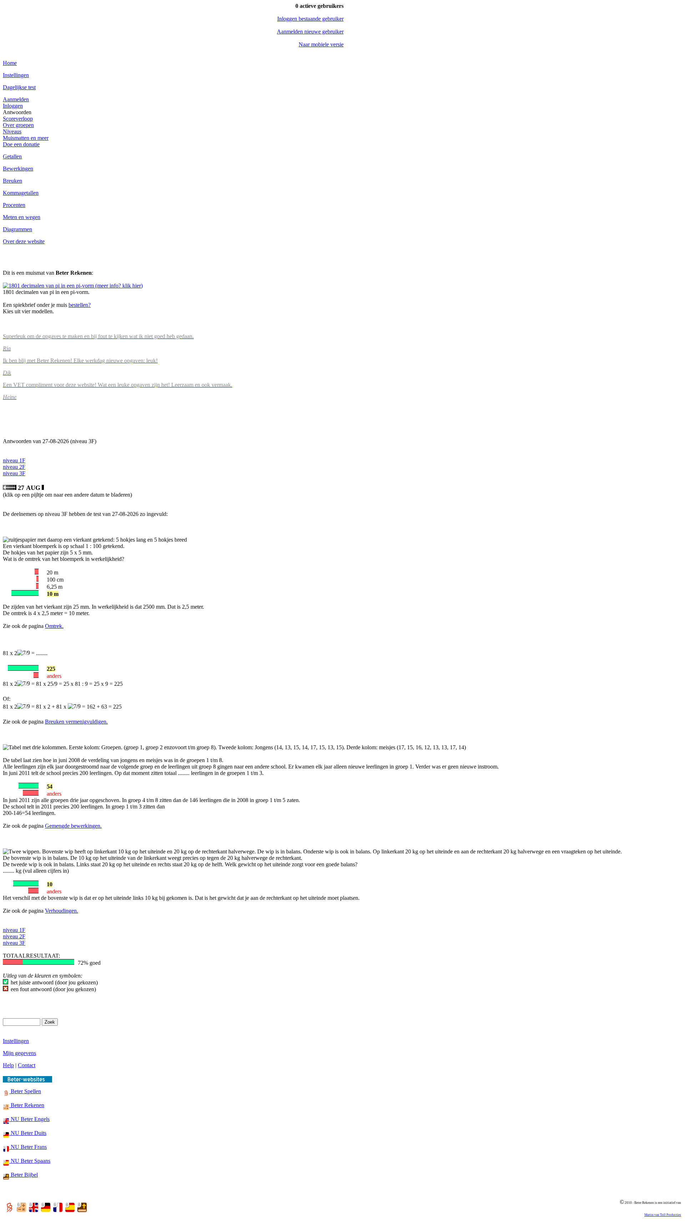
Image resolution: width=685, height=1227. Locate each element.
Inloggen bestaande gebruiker (310, 19)
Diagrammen (17, 229)
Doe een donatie (21, 144)
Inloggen (13, 106)
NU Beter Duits (27, 1133)
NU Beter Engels (29, 1119)
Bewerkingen (18, 169)
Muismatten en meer (26, 138)
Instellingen (16, 75)
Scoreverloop (18, 119)
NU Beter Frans (28, 1147)
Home (10, 63)
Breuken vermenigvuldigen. (76, 722)
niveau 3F (14, 473)
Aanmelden (16, 99)
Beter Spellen (25, 1091)
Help (8, 1065)
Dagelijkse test (19, 87)
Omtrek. (54, 626)
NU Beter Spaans (29, 1161)
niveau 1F (14, 460)
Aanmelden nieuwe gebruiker (310, 32)
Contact (26, 1065)
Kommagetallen (21, 193)
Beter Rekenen (26, 1105)
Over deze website (24, 241)
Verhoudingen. (61, 911)
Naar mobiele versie (321, 44)
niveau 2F (14, 467)
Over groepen (18, 125)
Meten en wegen (21, 217)
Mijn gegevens (19, 1053)
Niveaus (12, 131)
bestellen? (79, 305)
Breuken (12, 181)
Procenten (14, 205)
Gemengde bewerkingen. (73, 826)
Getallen (12, 156)
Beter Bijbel (23, 1175)
